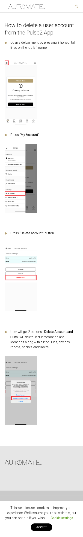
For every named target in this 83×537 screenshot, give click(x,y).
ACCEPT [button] (41, 527)
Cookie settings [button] (62, 518)
